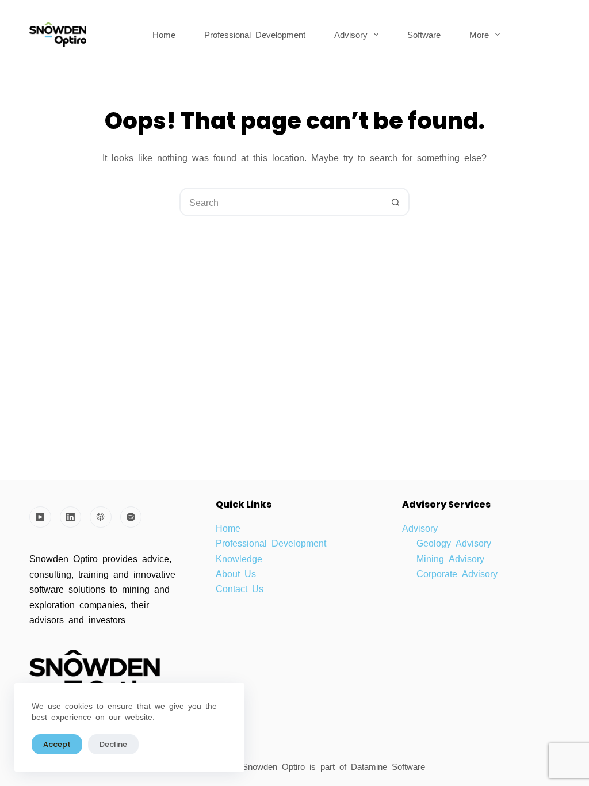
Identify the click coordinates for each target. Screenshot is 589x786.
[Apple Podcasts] (101, 517)
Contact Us (239, 588)
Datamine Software (390, 766)
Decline (113, 744)
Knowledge (239, 558)
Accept (57, 744)
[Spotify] (131, 517)
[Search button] (395, 202)
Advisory (351, 34)
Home (163, 34)
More (479, 34)
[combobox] (281, 202)
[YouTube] (40, 517)
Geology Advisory (453, 542)
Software (424, 34)
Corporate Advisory (457, 573)
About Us (236, 573)
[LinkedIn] (71, 517)
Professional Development (254, 34)
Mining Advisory (450, 558)
